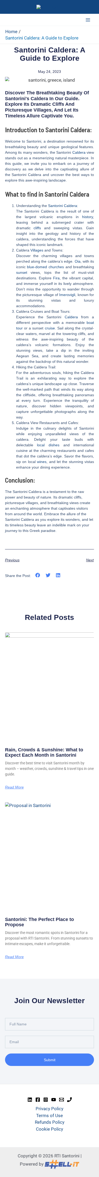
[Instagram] (45, 1099)
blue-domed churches (45, 267)
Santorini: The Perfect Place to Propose (39, 922)
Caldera (79, 152)
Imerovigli (67, 295)
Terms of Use (49, 1115)
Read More (14, 787)
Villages (36, 250)
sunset (21, 272)
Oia (78, 261)
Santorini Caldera (62, 206)
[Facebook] (37, 1099)
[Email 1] (61, 1099)
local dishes (48, 445)
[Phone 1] (69, 1099)
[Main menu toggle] (88, 20)
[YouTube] (53, 1099)
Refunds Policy (49, 1122)
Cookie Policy (49, 1129)
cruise (50, 328)
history (87, 217)
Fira (56, 278)
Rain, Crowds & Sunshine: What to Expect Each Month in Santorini (44, 752)
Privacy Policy (49, 1108)
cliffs (37, 228)
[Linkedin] (29, 1099)
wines (41, 462)
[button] (38, 575)
